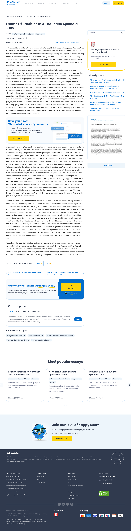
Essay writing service (12, 476)
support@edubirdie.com (109, 476)
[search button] (122, 33)
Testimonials (72, 479)
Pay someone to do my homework (17, 479)
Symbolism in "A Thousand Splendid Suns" (103, 373)
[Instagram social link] (71, 504)
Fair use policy (38, 519)
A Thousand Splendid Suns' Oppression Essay (63, 373)
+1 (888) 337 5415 (106, 480)
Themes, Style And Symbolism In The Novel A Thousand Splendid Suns (62, 273)
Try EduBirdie (71, 287)
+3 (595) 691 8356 (106, 483)
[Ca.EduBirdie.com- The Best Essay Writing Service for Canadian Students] (56, 515)
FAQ (69, 482)
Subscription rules (12, 521)
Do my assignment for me (14, 482)
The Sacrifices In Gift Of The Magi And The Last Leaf (107, 97)
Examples (20, 16)
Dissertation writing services (15, 489)
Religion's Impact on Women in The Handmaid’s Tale (24, 373)
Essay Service (10, 16)
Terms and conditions (24, 519)
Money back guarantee (75, 486)
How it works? (72, 476)
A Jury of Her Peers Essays (16, 336)
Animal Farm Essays (36, 336)
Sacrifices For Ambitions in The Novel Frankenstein (104, 109)
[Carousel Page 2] (65, 405)
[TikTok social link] (67, 504)
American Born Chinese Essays (18, 340)
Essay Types (41, 476)
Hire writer (118, 3)
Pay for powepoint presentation (16, 495)
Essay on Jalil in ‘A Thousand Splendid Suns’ (107, 92)
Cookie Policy (21, 524)
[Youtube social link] (63, 504)
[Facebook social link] (59, 504)
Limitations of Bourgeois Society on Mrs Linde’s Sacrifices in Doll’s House (105, 103)
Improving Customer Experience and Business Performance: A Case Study (104, 87)
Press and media (73, 495)
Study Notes (41, 482)
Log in (106, 3)
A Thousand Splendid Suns (42, 16)
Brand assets (72, 498)
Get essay (103, 64)
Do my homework (11, 492)
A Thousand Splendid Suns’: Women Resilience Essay (24, 273)
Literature (28, 16)
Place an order (18, 138)
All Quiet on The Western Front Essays (60, 336)
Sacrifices (39, 34)
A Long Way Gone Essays (41, 340)
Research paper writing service (16, 486)
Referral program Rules (27, 521)
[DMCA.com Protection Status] (104, 493)
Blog (38, 479)
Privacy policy (10, 519)
